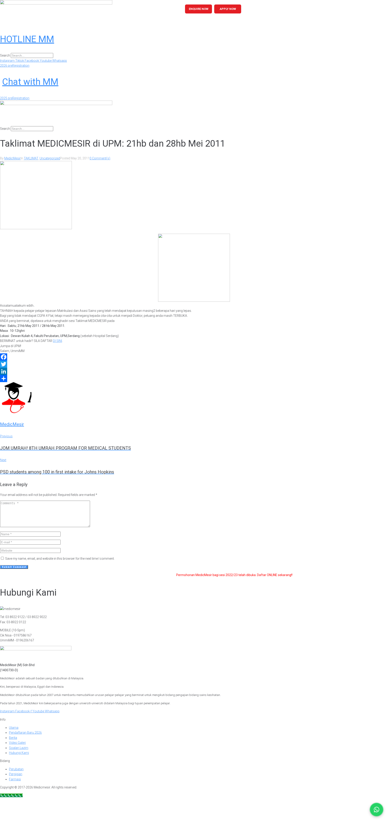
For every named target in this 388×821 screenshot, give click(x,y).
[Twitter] (194, 364)
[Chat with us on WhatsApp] (376, 809)
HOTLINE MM (27, 39)
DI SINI (57, 341)
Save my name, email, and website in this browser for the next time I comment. (60, 558)
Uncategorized (50, 158)
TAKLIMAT (31, 158)
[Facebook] (194, 357)
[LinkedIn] (194, 371)
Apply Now (228, 9)
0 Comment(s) (100, 158)
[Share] (194, 378)
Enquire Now (198, 9)
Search (5, 55)
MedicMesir (12, 158)
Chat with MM (30, 82)
